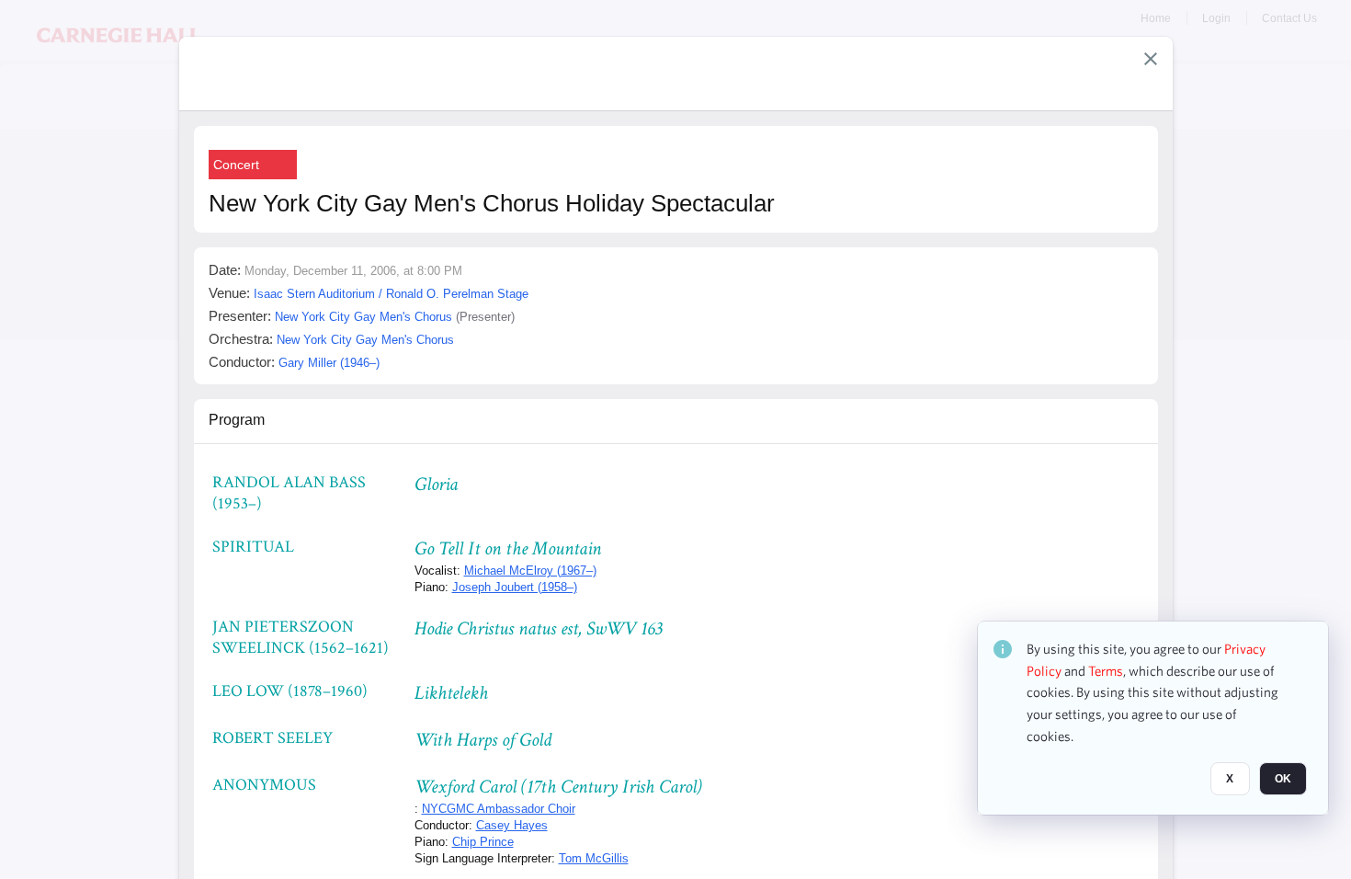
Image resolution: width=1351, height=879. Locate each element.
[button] (1151, 59)
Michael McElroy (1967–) (530, 570)
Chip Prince (483, 842)
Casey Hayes (512, 825)
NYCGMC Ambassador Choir (498, 809)
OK (1283, 778)
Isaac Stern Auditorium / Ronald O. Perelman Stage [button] (391, 294)
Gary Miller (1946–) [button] (329, 363)
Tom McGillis (594, 858)
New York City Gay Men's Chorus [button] (363, 317)
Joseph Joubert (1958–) (514, 587)
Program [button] (237, 420)
